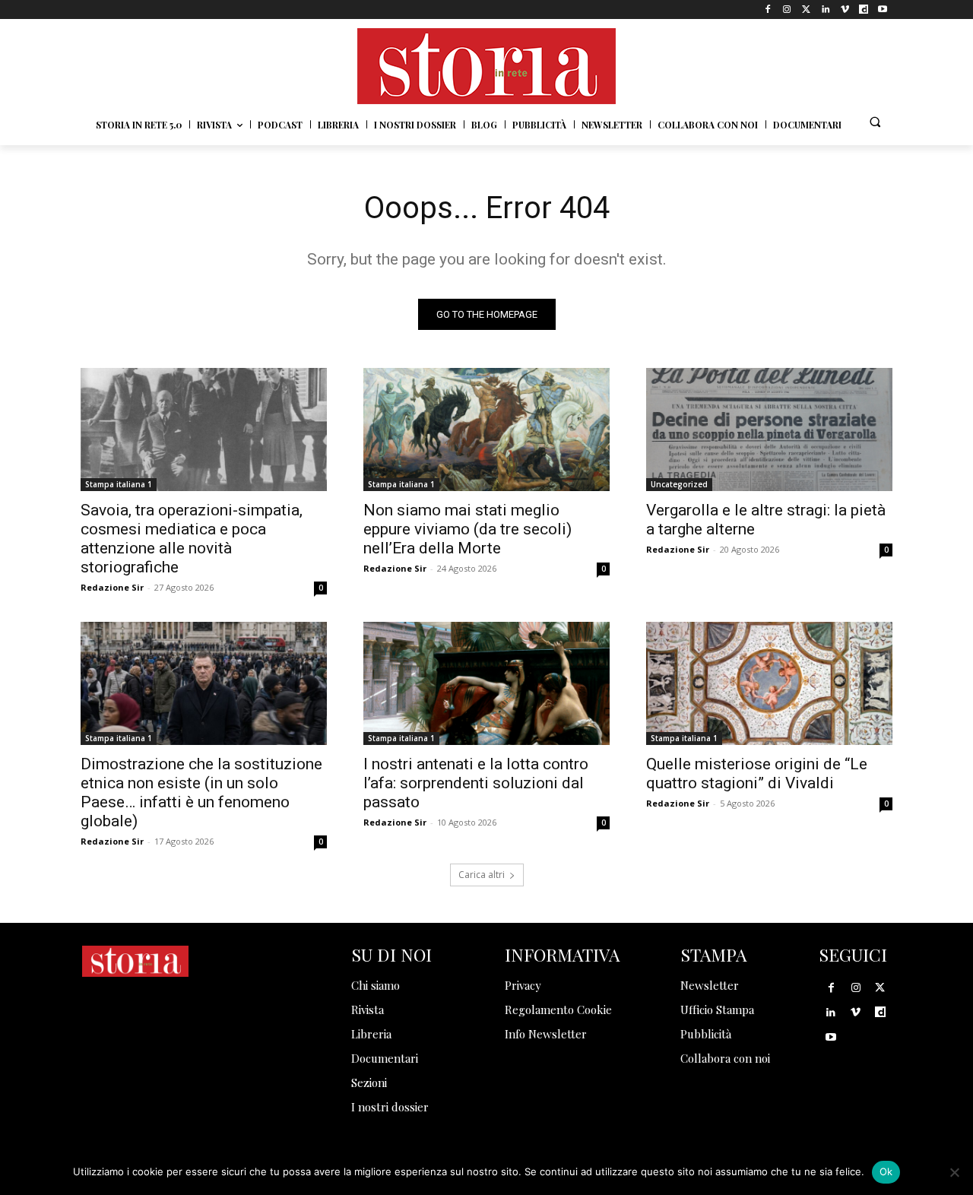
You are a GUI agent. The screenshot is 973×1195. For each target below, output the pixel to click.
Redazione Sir (112, 587)
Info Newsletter (546, 1033)
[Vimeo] (844, 9)
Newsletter (709, 985)
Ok (886, 1171)
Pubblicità (705, 1033)
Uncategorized (679, 484)
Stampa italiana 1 (118, 484)
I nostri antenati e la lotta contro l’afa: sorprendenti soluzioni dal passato (475, 783)
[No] (954, 1172)
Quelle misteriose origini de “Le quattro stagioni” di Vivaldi (756, 773)
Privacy (523, 985)
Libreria (371, 1033)
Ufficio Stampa (717, 1009)
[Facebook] (768, 9)
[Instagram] (787, 9)
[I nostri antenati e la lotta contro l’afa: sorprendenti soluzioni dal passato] (486, 683)
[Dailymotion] (863, 9)
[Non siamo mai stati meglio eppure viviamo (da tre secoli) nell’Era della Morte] (486, 429)
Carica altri (481, 874)
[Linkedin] (825, 9)
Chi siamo (375, 985)
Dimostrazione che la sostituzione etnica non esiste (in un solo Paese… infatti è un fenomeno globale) (201, 792)
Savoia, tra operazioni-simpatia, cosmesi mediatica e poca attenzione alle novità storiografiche (192, 538)
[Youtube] (882, 9)
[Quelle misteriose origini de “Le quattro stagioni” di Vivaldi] (769, 683)
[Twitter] (806, 9)
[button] (874, 121)
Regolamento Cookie (558, 1009)
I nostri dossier (390, 1106)
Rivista (367, 1009)
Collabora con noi (725, 1058)
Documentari (384, 1058)
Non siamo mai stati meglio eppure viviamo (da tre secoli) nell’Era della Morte (467, 529)
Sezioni (369, 1082)
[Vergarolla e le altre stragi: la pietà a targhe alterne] (769, 429)
